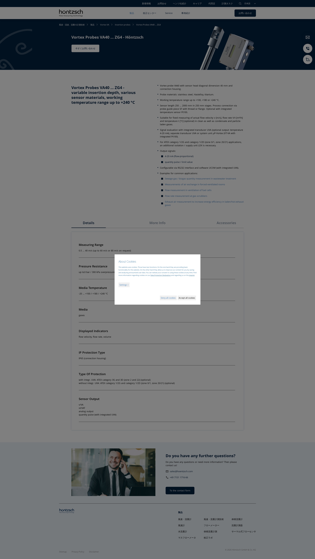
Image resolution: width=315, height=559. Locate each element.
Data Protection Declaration (160, 275)
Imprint (192, 275)
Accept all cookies (187, 298)
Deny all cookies (168, 298)
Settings (123, 284)
